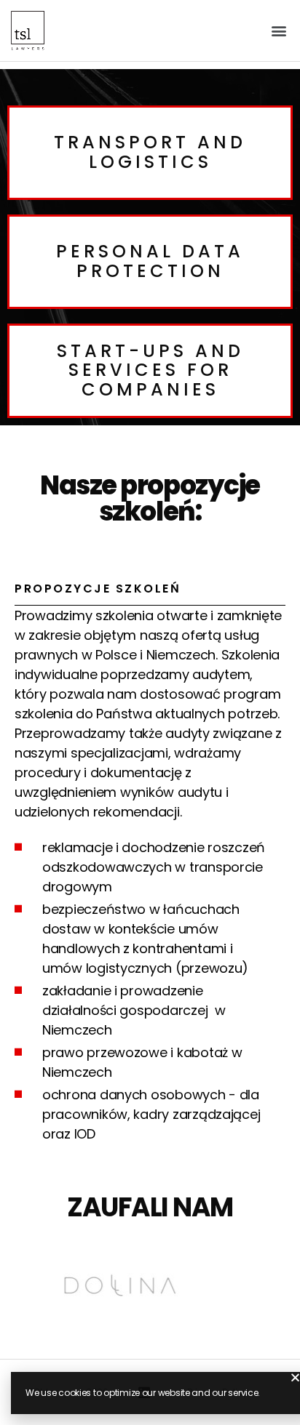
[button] (279, 30)
